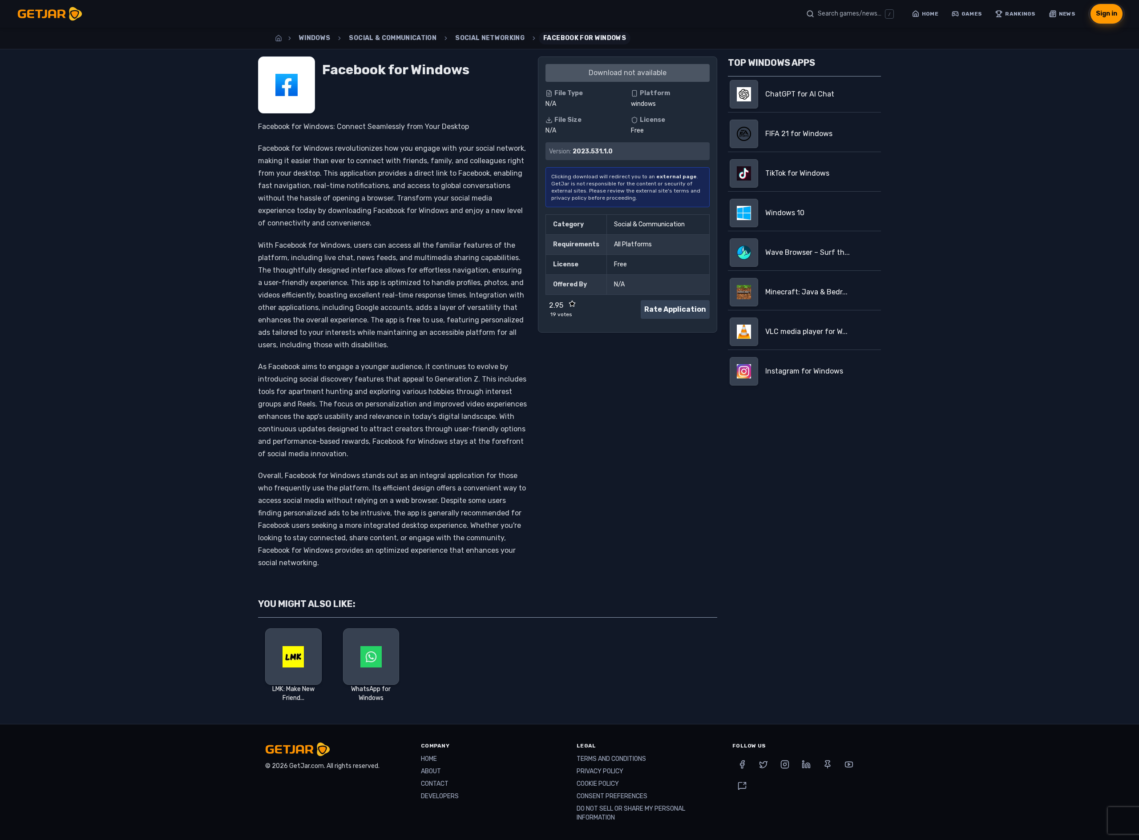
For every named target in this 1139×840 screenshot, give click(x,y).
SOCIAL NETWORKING (490, 38)
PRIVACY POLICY (600, 771)
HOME (429, 759)
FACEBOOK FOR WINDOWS (584, 38)
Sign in (1106, 13)
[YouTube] (849, 764)
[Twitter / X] (763, 764)
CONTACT (434, 784)
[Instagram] (785, 764)
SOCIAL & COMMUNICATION (392, 38)
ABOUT (431, 771)
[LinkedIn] (806, 764)
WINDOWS (314, 38)
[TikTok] (742, 786)
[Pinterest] (827, 764)
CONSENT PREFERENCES (612, 796)
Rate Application (675, 309)
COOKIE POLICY (598, 784)
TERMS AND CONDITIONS (611, 759)
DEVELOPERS (440, 796)
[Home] (278, 38)
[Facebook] (742, 764)
